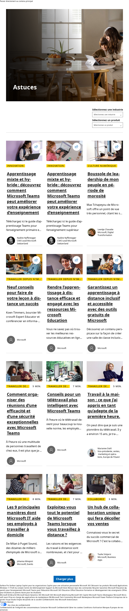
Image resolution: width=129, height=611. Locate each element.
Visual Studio (11, 599)
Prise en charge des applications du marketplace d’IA (30, 597)
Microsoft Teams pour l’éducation (36, 590)
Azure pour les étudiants (31, 592)
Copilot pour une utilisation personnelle (63, 585)
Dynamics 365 (35, 595)
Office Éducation (77, 590)
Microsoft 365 (85, 585)
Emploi (19, 599)
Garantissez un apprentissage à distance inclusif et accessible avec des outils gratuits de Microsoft (104, 303)
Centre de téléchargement (34, 588)
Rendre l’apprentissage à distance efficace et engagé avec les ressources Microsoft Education (63, 303)
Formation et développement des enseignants (102, 590)
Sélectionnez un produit (106, 120)
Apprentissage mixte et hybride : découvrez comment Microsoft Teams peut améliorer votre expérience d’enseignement (24, 193)
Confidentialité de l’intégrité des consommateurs (20, 607)
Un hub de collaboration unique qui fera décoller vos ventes (104, 515)
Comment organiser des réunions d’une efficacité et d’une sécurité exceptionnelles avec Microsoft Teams (22, 413)
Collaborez (96, 499)
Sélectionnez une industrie (107, 109)
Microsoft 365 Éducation (60, 590)
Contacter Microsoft (48, 607)
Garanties (104, 588)
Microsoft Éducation (116, 588)
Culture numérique (102, 165)
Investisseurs (72, 599)
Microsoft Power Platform (102, 597)
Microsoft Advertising (62, 595)
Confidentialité (63, 607)
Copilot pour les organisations (34, 585)
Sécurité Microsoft (17, 595)
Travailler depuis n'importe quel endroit (24, 279)
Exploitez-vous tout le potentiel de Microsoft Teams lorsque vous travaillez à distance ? (63, 520)
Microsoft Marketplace (83, 597)
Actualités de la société (32, 599)
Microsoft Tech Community (62, 597)
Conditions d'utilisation (92, 607)
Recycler (95, 588)
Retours (71, 588)
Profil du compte (17, 588)
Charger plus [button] (64, 579)
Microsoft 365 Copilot (80, 595)
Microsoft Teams (95, 595)
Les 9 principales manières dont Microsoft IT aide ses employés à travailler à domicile (23, 520)
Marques (106, 607)
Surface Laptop (16, 585)
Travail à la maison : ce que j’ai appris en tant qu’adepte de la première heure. (104, 405)
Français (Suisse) (6, 602)
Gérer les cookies (76, 607)
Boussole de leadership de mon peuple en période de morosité (104, 185)
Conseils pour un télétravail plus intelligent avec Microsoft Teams (64, 402)
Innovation (15, 165)
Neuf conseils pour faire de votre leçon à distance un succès (24, 295)
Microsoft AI (5, 595)
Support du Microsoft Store (56, 588)
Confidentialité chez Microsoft (54, 599)
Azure (27, 595)
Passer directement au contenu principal (16, 1)
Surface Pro (4, 585)
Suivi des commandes (83, 588)
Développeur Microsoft (112, 595)
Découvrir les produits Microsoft (104, 585)
